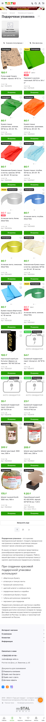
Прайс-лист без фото (11, 674)
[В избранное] (21, 49)
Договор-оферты (10, 680)
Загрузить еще (23, 523)
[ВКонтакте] (3, 687)
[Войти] (39, 3)
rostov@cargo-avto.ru (10, 659)
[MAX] (11, 687)
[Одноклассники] (7, 687)
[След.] (29, 529)
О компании (7, 634)
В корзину (12, 92)
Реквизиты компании (11, 671)
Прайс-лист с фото (10, 677)
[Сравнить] (21, 53)
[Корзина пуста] (43, 3)
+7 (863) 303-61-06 (9, 656)
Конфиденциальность (25, 703)
